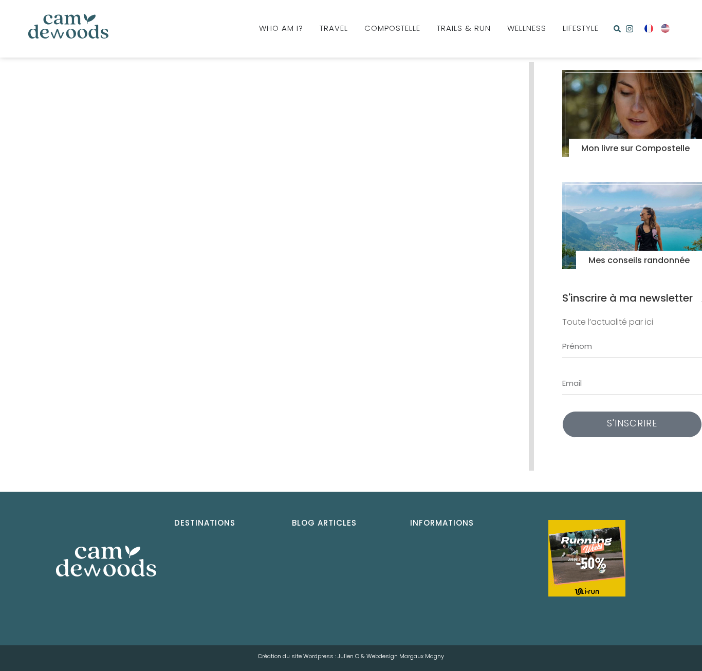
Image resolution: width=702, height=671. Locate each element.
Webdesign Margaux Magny (405, 656)
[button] (617, 29)
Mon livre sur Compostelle (635, 149)
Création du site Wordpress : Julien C (308, 656)
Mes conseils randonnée (639, 261)
